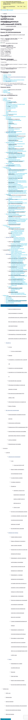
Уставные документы (15, 482)
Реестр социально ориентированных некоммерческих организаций (16, 156)
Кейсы (7, 112)
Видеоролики (9, 697)
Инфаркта (10, 98)
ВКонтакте (3, 306)
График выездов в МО (11, 47)
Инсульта (10, 93)
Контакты (5, 448)
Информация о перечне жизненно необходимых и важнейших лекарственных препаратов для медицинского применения (18, 259)
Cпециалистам (6, 250)
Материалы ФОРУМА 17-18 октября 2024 (17, 169)
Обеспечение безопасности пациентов (17, 401)
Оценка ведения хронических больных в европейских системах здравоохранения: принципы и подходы (17, 182)
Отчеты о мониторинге (16, 351)
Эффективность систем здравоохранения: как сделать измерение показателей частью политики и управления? (17, 174)
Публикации (8, 254)
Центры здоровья (12, 439)
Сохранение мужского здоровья (15, 141)
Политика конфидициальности (10, 81)
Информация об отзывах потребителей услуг (16, 288)
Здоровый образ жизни (11, 132)
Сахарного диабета (12, 124)
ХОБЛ (9, 110)
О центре (8, 452)
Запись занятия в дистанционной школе (17, 195)
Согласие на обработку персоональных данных (13, 79)
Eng (24, 6)
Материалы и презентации (12, 43)
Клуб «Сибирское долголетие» (15, 127)
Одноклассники (21, 305)
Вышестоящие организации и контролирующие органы (17, 232)
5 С (6, 110)
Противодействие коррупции (14, 380)
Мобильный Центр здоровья (14, 165)
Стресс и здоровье (12, 140)
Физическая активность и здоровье (16, 148)
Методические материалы (11, 105)
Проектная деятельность (11, 111)
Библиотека (5, 688)
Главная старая (6, 90)
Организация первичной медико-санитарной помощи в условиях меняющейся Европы (15, 178)
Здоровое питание (12, 136)
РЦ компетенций (7, 100)
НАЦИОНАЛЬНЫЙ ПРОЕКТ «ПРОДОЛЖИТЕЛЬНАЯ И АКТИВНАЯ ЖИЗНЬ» (16, 229)
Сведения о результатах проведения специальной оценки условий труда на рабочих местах (19, 239)
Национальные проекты (11, 158)
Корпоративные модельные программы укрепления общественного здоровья (17, 221)
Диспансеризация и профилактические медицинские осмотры (17, 134)
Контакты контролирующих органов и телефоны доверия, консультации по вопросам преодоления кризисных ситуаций (19, 245)
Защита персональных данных (17, 680)
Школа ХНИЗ (11, 130)
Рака (9, 125)
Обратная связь (6, 78)
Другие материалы (10, 714)
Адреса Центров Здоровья (14, 164)
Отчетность (8, 109)
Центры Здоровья (10, 237)
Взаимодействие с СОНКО (11, 152)
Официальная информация (14, 456)
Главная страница (7, 74)
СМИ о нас (8, 693)
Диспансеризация (7, 29)
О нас (12, 461)
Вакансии (13, 672)
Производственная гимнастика (15, 138)
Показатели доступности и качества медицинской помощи (19, 255)
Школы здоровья (9, 701)
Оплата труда (17, 507)
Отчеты (10, 347)
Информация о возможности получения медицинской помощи (18, 279)
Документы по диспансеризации (15, 368)
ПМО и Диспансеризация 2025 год (15, 170)
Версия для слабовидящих (9, 6)
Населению (5, 115)
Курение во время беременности (15, 149)
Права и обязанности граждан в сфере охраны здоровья (18, 253)
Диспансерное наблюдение (14, 423)
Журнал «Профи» (12, 406)
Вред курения (11, 147)
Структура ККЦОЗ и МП (19, 465)
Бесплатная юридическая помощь (18, 684)
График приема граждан (16, 537)
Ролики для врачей (12, 172)
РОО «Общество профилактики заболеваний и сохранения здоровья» (16, 154)
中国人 (4, 7)
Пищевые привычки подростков (15, 146)
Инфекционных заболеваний (14, 89)
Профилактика (9, 85)
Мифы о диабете (12, 148)
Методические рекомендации (12, 410)
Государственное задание (17, 477)
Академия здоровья (10, 142)
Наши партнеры (14, 676)
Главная (5, 13)
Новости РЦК (9, 30)
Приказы (10, 355)
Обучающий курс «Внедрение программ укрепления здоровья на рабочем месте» (17, 192)
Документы (8, 342)
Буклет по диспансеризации (11, 32)
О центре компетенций (11, 26)
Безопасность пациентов (14, 119)
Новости (5, 76)
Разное (10, 659)
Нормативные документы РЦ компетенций (15, 34)
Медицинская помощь (13, 532)
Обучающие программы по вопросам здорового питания (16, 207)
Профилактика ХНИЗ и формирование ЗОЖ (17, 427)
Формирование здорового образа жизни (17, 330)
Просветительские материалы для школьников (16, 705)
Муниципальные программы (14, 444)
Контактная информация (11, 114)
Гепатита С (10, 115)
